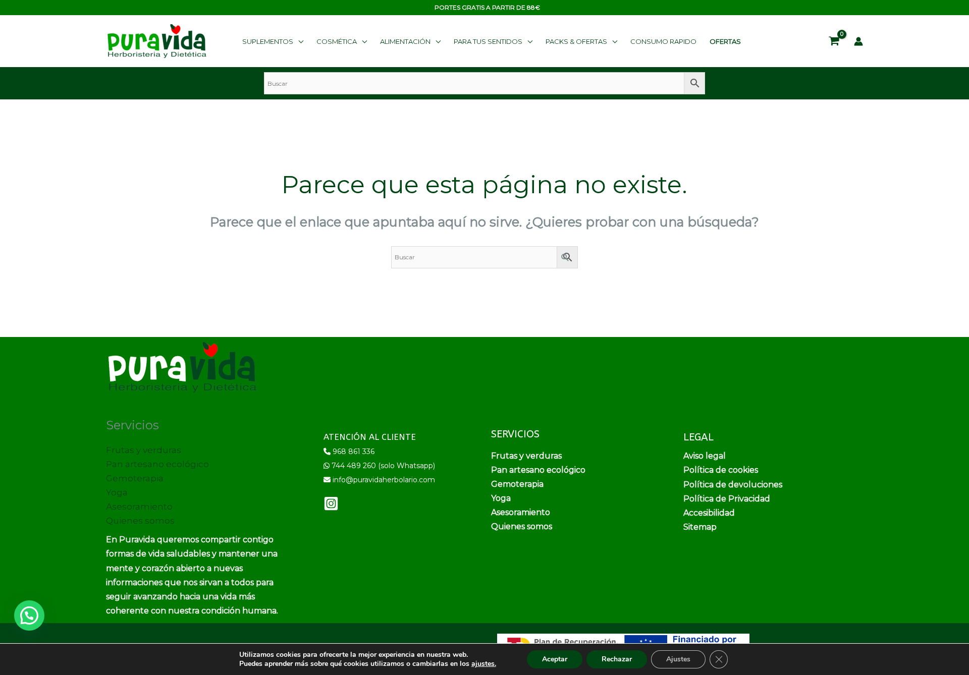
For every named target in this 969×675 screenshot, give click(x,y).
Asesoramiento (139, 506)
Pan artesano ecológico (157, 464)
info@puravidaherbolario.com (384, 479)
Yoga (117, 492)
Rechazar (617, 659)
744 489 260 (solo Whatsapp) (383, 465)
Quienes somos (140, 521)
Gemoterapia (135, 478)
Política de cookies (720, 470)
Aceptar (554, 659)
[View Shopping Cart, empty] (834, 41)
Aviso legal (704, 456)
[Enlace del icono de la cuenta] (858, 41)
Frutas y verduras (143, 450)
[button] (273, 41)
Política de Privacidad (726, 498)
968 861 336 (353, 451)
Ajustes (678, 659)
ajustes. (483, 663)
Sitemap (700, 527)
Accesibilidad (709, 513)
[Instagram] (331, 503)
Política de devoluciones (732, 484)
